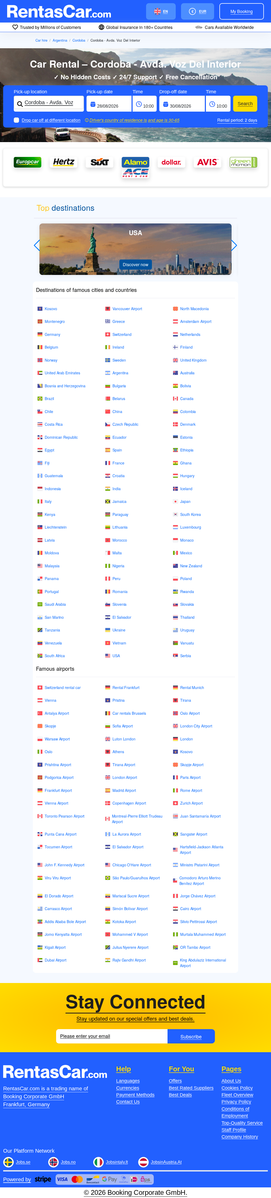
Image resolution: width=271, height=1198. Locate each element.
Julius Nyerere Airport (130, 947)
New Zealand (191, 565)
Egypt (49, 450)
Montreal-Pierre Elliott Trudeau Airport (137, 818)
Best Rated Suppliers (191, 1088)
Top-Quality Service (242, 1123)
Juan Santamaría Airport (200, 816)
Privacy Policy (236, 1101)
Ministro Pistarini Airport (199, 864)
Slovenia (119, 604)
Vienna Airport (56, 803)
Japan (185, 501)
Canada (186, 398)
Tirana (185, 700)
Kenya (50, 514)
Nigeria (118, 565)
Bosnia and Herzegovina (65, 385)
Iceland (186, 488)
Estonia (186, 437)
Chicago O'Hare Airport (131, 864)
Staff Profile (234, 1130)
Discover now (135, 264)
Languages (128, 1080)
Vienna (50, 700)
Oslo (48, 751)
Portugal (51, 591)
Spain (117, 450)
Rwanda (187, 591)
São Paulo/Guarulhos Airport (136, 877)
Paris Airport (190, 777)
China (117, 411)
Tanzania (52, 630)
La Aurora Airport (126, 834)
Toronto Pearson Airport (64, 816)
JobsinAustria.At (166, 1162)
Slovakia (187, 604)
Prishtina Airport (58, 764)
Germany (52, 334)
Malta (117, 552)
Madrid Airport (124, 790)
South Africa (55, 655)
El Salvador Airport (127, 846)
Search (245, 103)
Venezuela (53, 643)
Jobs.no (68, 1162)
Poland (186, 578)
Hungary (187, 475)
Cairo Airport (190, 908)
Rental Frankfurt (125, 687)
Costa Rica (54, 424)
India (116, 488)
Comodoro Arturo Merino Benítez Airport (200, 880)
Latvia (50, 540)
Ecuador (119, 437)
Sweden (119, 360)
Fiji (47, 463)
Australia (187, 372)
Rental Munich (192, 687)
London (186, 738)
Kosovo (51, 308)
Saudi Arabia (55, 604)
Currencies (127, 1088)
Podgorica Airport (59, 777)
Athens (118, 751)
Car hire (41, 40)
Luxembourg (190, 527)
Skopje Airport (192, 764)
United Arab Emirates (62, 372)
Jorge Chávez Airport (197, 895)
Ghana (186, 463)
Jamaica (119, 501)
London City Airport (196, 726)
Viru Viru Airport (58, 877)
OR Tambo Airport (195, 947)
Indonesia (53, 488)
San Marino (54, 617)
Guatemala (54, 475)
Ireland (118, 347)
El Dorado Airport (59, 895)
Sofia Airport (122, 726)
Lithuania (120, 527)
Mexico (186, 552)
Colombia (188, 411)
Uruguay (187, 630)
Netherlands (190, 334)
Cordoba (79, 40)
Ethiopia (186, 450)
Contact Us (128, 1101)
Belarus (118, 398)
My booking (242, 11)
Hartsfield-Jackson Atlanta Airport (201, 849)
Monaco (187, 540)
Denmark (188, 424)
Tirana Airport (123, 764)
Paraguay (120, 514)
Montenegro (55, 321)
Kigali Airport (55, 947)
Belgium (51, 347)
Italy (48, 501)
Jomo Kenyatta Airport (63, 934)
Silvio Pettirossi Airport (198, 921)
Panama (52, 578)
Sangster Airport (193, 834)
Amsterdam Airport (195, 321)
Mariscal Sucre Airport (130, 895)
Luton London (124, 738)
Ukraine (118, 630)
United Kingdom (193, 360)
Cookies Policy (237, 1088)
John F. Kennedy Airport (64, 864)
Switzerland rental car (62, 687)
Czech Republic (125, 424)
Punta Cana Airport (60, 834)
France (118, 463)
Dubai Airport (55, 960)
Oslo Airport (190, 713)
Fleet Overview (237, 1095)
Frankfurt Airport (58, 790)
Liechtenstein (56, 527)
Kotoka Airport (124, 921)
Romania (120, 591)
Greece (118, 321)
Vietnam (119, 643)
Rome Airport (191, 790)
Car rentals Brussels (129, 713)
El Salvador (121, 617)
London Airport (124, 777)
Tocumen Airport (58, 846)
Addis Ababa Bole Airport (65, 921)
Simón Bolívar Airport (130, 908)
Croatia (118, 475)
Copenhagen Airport (129, 803)
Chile (49, 411)
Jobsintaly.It (117, 1162)
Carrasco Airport (58, 908)
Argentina (60, 40)
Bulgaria (119, 385)
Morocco (119, 540)
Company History (240, 1136)
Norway (51, 360)
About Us (231, 1080)
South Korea (190, 514)
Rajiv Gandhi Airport (129, 960)
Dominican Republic (61, 437)
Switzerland (122, 334)
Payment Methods (135, 1095)
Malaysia (52, 565)
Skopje (50, 726)
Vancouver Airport (127, 308)
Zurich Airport (191, 803)
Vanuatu (187, 643)
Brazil (49, 398)
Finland (186, 347)
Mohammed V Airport (130, 934)
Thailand (187, 617)
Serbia (185, 655)
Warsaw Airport (57, 738)
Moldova (52, 552)
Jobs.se (23, 1162)
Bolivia (185, 385)
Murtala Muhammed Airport (203, 934)
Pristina (118, 700)
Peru (116, 578)
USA (116, 655)
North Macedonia (194, 308)
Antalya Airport (57, 713)
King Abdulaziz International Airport (203, 962)
